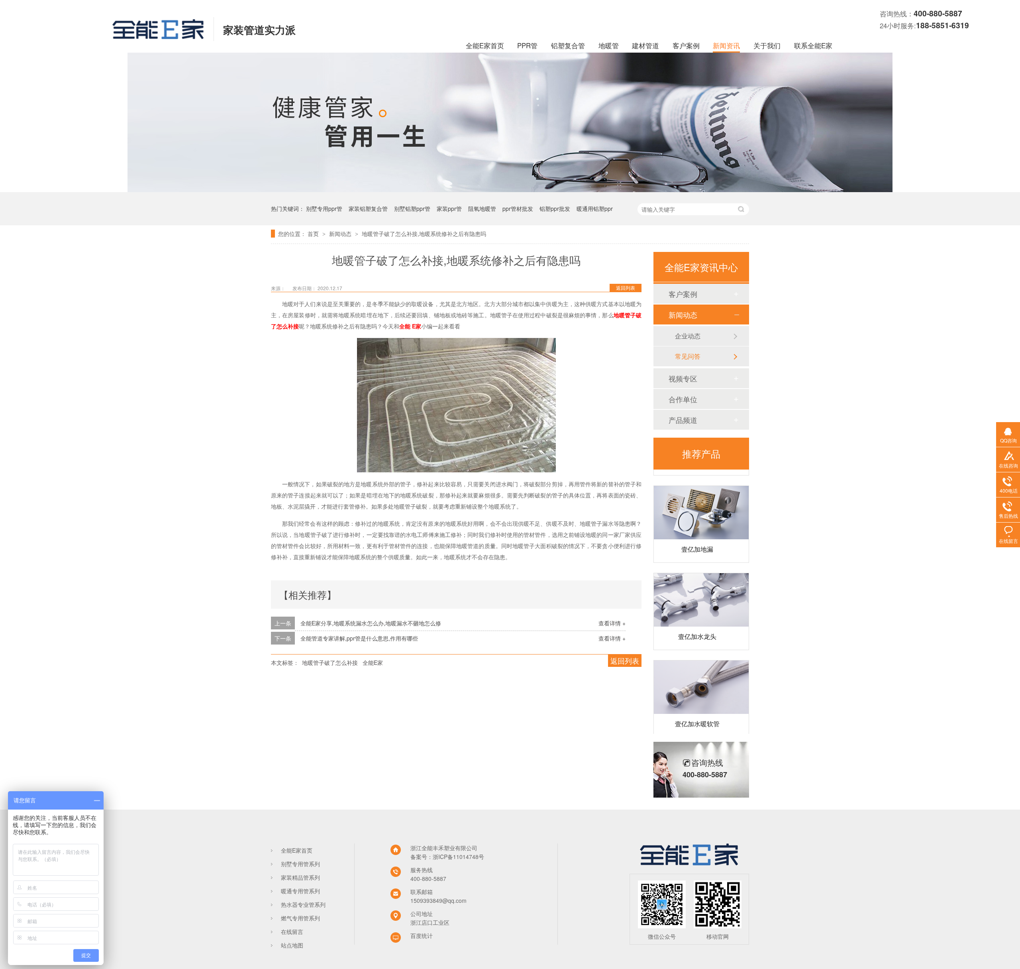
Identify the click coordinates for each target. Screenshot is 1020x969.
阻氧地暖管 (482, 208)
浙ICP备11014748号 (458, 857)
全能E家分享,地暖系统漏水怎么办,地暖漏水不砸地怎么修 (370, 623)
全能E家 (373, 662)
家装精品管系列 (300, 877)
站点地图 (292, 945)
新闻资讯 (726, 45)
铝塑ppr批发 (554, 208)
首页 (314, 234)
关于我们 (767, 45)
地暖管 (608, 45)
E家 (416, 326)
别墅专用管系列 (300, 864)
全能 (404, 326)
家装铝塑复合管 (368, 208)
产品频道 (683, 420)
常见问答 (687, 356)
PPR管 (527, 45)
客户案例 (686, 45)
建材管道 (645, 45)
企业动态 (687, 335)
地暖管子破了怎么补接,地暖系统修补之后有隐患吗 (424, 234)
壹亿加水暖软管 (697, 712)
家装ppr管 (449, 208)
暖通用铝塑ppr (595, 208)
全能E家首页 (485, 45)
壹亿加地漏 (697, 537)
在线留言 (292, 932)
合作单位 (683, 399)
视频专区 (683, 378)
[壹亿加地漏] (701, 501)
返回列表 (625, 287)
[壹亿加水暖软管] (701, 675)
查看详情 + (612, 623)
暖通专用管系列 (300, 891)
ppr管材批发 (517, 208)
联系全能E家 (813, 45)
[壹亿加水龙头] (701, 588)
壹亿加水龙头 (697, 624)
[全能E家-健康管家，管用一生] (510, 190)
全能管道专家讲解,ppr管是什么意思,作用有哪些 (359, 638)
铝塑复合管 (568, 45)
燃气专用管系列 (300, 918)
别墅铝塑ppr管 (412, 208)
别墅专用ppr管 (324, 208)
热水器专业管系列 (303, 904)
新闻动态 (341, 234)
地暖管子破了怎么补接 (330, 662)
